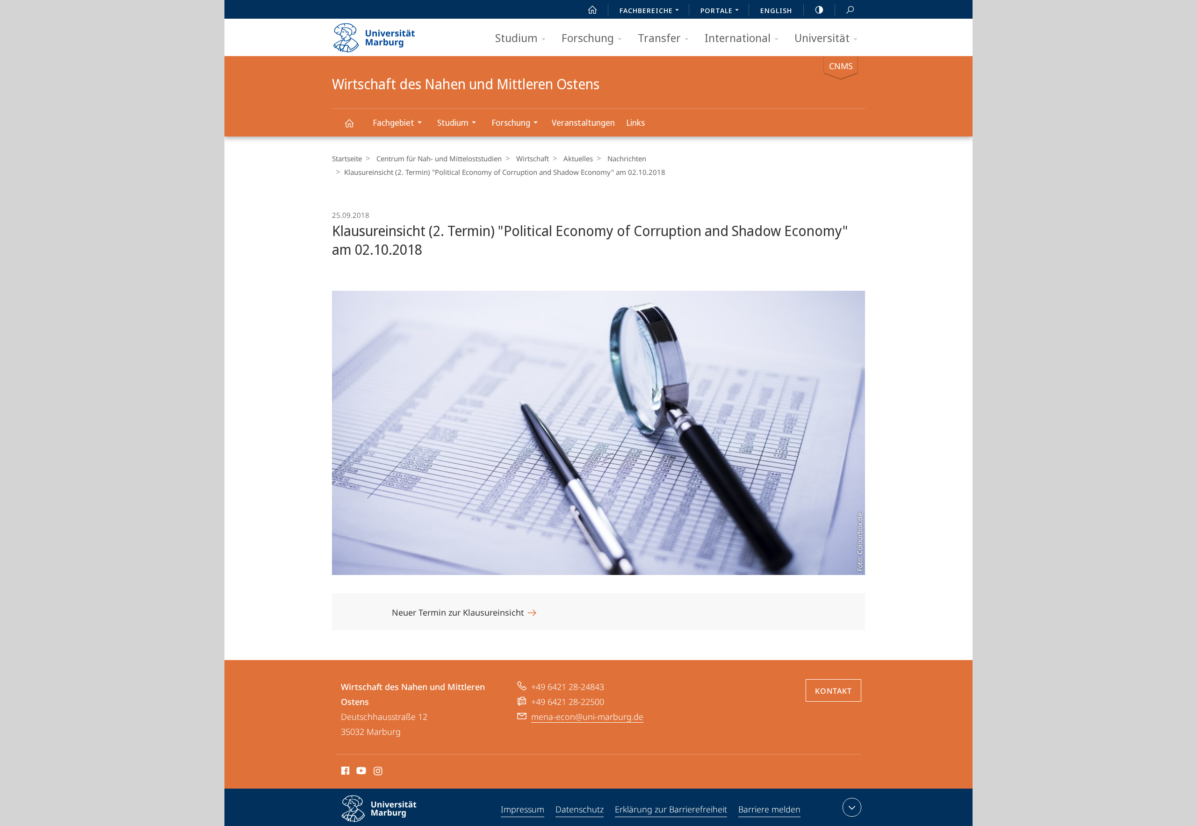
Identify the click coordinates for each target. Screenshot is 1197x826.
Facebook (344, 772)
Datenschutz (579, 809)
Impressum (522, 809)
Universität (822, 37)
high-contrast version (819, 9)
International (738, 37)
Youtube (360, 772)
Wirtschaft (532, 158)
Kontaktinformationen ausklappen (852, 807)
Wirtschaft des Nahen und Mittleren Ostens (349, 122)
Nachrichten (626, 158)
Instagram (378, 772)
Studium (516, 37)
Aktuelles (578, 158)
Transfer (659, 37)
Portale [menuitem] (716, 10)
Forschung (588, 37)
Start (592, 9)
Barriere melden (769, 809)
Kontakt (833, 691)
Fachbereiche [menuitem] (646, 10)
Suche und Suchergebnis (850, 9)
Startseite (347, 158)
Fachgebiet (393, 122)
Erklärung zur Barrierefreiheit (671, 809)
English (776, 10)
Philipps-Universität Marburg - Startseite (390, 34)
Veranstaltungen (583, 122)
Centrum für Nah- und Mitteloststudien (439, 158)
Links (635, 122)
